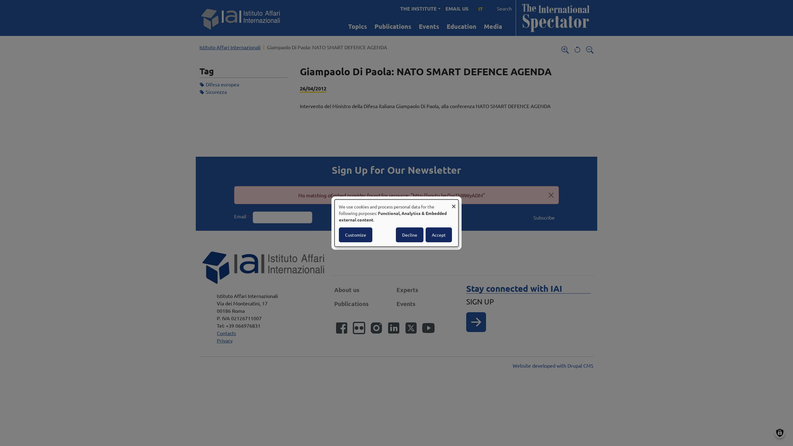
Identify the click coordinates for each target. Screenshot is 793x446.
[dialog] (396, 223)
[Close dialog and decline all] (453, 203)
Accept (439, 235)
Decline (409, 235)
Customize (355, 235)
